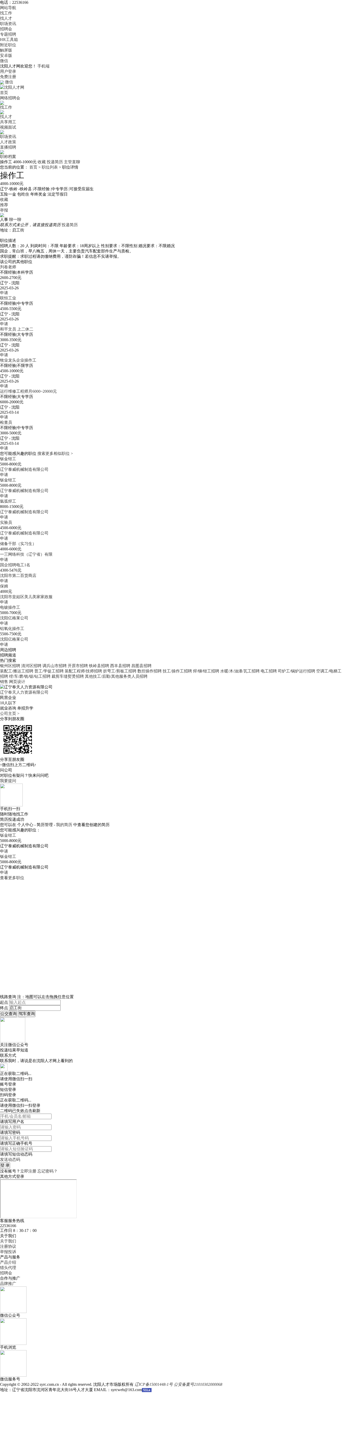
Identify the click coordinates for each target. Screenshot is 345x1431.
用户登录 (8, 71)
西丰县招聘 (120, 666)
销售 (4, 681)
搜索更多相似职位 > (55, 453)
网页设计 (17, 681)
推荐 (4, 205)
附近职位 (8, 45)
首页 (4, 92)
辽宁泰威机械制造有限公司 (24, 469)
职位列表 (50, 167)
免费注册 (8, 77)
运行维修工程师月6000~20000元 (28, 391)
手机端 (43, 66)
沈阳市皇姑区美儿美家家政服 (26, 597)
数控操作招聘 (149, 671)
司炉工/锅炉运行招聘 (296, 671)
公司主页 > (9, 713)
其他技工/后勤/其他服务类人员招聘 (116, 676)
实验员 (6, 522)
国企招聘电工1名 (15, 565)
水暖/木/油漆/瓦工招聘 (240, 671)
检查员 (6, 422)
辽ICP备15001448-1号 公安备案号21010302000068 (178, 1384)
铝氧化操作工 (12, 628)
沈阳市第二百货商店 (18, 575)
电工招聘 (269, 671)
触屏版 (6, 50)
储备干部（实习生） (18, 544)
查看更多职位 (12, 878)
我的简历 (64, 825)
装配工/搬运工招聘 (16, 671)
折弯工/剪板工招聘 (119, 671)
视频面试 (8, 127)
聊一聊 (15, 219)
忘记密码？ (47, 1171)
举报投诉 (8, 1252)
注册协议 (8, 1246)
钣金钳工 (8, 459)
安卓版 (6, 55)
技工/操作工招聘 (177, 671)
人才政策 (8, 142)
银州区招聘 (10, 666)
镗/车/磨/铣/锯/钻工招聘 (30, 676)
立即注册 (28, 1171)
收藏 (42, 162)
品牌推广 (8, 1283)
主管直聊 (72, 162)
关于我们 (8, 1241)
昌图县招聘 (141, 666)
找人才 (6, 18)
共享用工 (8, 122)
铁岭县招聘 (99, 666)
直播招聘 (8, 147)
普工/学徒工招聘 (49, 671)
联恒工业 (8, 298)
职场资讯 (8, 23)
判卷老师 (8, 267)
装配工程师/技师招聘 (83, 671)
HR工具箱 (9, 39)
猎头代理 (8, 1267)
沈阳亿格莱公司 (14, 618)
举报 (4, 210)
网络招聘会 (10, 98)
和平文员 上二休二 (16, 329)
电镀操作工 (10, 607)
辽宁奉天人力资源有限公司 (24, 692)
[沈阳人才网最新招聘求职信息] (12, 87)
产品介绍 (8, 1262)
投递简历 (55, 162)
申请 (4, 293)
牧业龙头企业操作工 (18, 360)
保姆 (4, 586)
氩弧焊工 (8, 501)
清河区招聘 (31, 666)
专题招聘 (8, 34)
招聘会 (6, 29)
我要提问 (8, 781)
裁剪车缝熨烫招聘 (68, 676)
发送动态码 (10, 1159)
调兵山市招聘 (54, 666)
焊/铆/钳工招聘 (206, 671)
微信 (4, 61)
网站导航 (8, 8)
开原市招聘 (78, 666)
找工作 (6, 13)
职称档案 (8, 156)
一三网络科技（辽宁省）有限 (26, 554)
